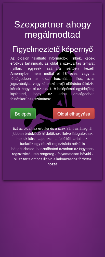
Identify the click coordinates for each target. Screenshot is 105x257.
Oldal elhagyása (73, 113)
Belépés (23, 113)
